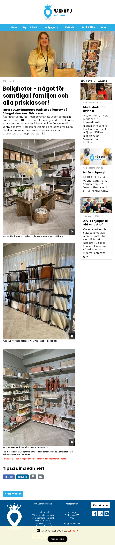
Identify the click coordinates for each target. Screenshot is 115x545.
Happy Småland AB (72, 523)
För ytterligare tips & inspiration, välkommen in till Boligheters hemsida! (34, 459)
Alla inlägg (71, 512)
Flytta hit (70, 27)
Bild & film (88, 27)
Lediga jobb (51, 27)
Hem (14, 27)
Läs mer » (72, 530)
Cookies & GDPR (72, 515)
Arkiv (72, 518)
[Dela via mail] (41, 476)
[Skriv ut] (33, 476)
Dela (10, 476)
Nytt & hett (30, 27)
